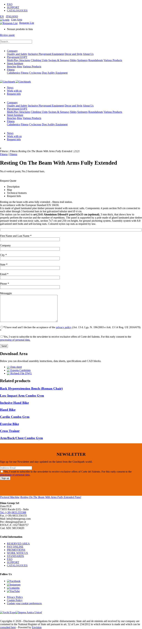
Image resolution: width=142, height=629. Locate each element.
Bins (19, 66)
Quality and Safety (17, 54)
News (10, 87)
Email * (4, 274)
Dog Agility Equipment (55, 72)
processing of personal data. (15, 339)
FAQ (9, 4)
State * (3, 264)
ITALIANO (12, 16)
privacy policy (64, 327)
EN (2, 16)
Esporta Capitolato (20, 370)
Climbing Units (39, 60)
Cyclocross (35, 72)
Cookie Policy (15, 600)
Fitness (11, 69)
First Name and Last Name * (16, 235)
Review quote (7, 35)
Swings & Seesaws (58, 60)
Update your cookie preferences (24, 603)
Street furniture (15, 63)
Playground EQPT (17, 57)
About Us (88, 54)
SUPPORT (13, 7)
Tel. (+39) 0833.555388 (13, 512)
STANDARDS (15, 556)
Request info (14, 93)
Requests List (26, 22)
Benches (11, 66)
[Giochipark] (15, 81)
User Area (16, 19)
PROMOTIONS (16, 549)
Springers (82, 60)
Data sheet (16, 366)
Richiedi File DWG (21, 373)
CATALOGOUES (17, 10)
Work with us (14, 90)
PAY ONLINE (15, 546)
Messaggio (6, 293)
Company (12, 50)
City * (3, 254)
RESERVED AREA (18, 543)
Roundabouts (95, 60)
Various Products (113, 60)
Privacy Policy (15, 597)
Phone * (4, 283)
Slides (73, 60)
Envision (37, 627)
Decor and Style (73, 54)
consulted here (8, 627)
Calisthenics (13, 72)
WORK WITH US (17, 552)
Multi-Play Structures (18, 60)
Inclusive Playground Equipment (46, 54)
